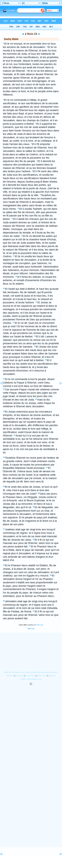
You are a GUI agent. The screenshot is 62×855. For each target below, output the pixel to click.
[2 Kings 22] (3, 389)
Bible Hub (31, 628)
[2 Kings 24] (58, 389)
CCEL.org (39, 625)
